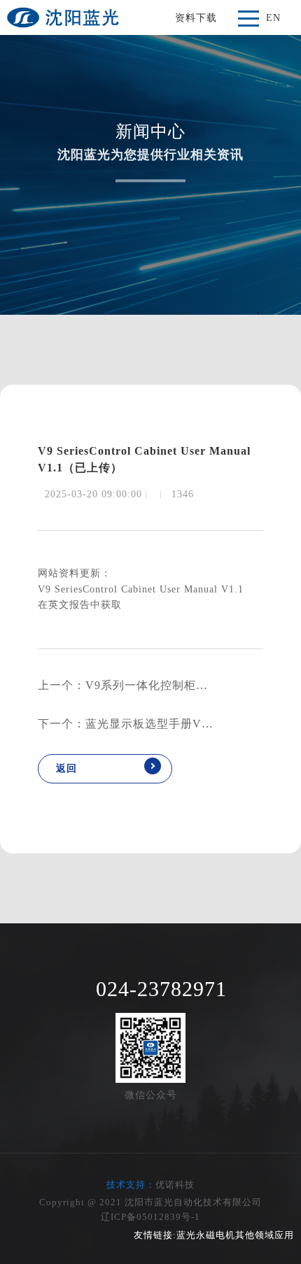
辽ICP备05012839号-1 (150, 1217)
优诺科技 (175, 1184)
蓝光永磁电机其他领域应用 (235, 1235)
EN (273, 18)
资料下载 (196, 18)
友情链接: (155, 1235)
